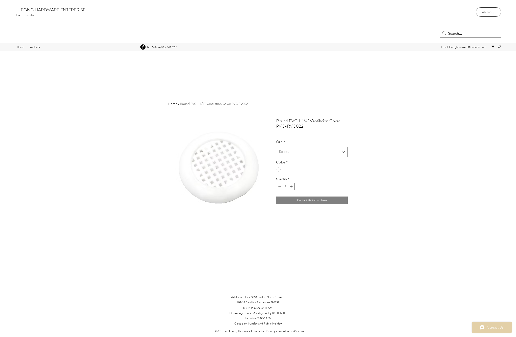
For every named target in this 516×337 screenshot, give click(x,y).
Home (172, 104)
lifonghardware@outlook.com (467, 47)
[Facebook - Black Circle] (143, 47)
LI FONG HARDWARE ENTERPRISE (50, 10)
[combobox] (312, 152)
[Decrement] (279, 186)
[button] (499, 46)
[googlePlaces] (493, 47)
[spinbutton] (285, 186)
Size (280, 142)
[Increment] (291, 186)
